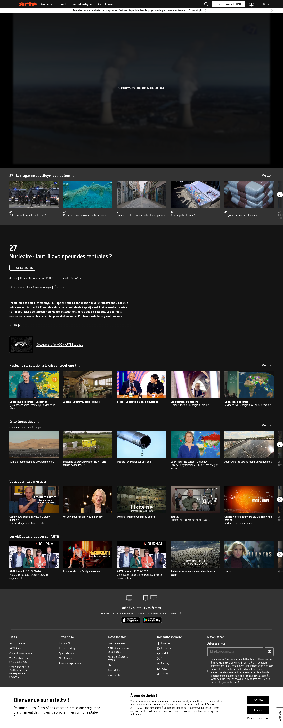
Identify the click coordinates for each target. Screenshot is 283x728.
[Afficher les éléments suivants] (280, 195)
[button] (206, 4)
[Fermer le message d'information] (272, 10)
